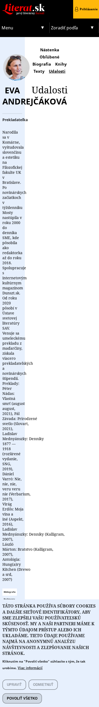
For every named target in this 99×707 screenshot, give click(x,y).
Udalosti (57, 71)
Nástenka (49, 49)
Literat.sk (25, 5)
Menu (7, 28)
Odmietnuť (43, 685)
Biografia (41, 64)
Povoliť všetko (22, 698)
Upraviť (14, 685)
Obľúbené (49, 57)
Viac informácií (30, 668)
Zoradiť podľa (64, 28)
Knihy (61, 64)
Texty (39, 71)
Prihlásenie (89, 9)
